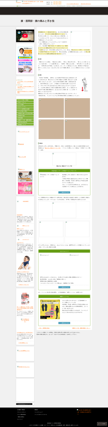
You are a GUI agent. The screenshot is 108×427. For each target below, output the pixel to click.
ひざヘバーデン (22, 106)
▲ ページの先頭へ (102, 423)
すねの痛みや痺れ (22, 111)
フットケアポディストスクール (41, 414)
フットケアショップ (61, 6)
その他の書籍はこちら (23, 342)
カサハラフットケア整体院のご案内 (60, 12)
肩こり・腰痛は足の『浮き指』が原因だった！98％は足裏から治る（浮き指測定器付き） (25, 308)
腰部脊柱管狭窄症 (22, 122)
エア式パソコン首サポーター (23, 271)
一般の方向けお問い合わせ (85, 3)
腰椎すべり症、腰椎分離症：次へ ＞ (81, 328)
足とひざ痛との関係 (23, 100)
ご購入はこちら (65, 192)
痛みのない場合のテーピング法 (52, 148)
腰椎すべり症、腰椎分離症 (25, 120)
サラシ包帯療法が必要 (23, 109)
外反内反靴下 (20, 214)
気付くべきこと (22, 102)
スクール (68, 6)
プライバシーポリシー (21, 412)
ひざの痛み (21, 104)
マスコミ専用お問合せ (21, 414)
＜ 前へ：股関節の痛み (44, 328)
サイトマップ (79, 6)
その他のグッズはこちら (23, 284)
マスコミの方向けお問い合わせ (72, 3)
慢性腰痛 (20, 117)
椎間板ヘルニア (22, 124)
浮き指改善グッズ (85, 12)
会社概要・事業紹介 (21, 409)
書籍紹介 (36, 409)
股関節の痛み (21, 115)
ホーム (19, 6)
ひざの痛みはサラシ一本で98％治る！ (25, 332)
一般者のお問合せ (20, 416)
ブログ (73, 6)
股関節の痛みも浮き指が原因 (25, 113)
